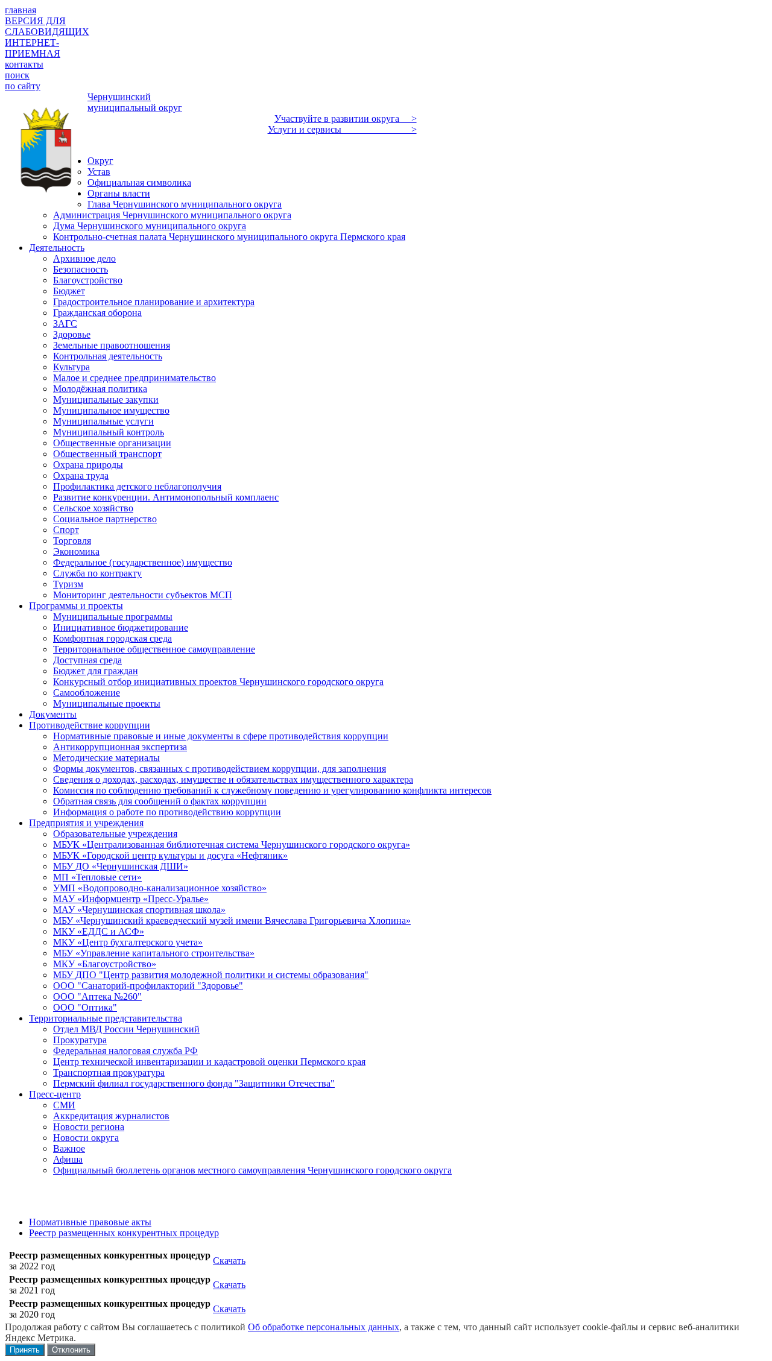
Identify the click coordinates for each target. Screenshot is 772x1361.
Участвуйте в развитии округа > (345, 118)
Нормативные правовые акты (90, 1222)
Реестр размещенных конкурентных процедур (124, 1233)
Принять (25, 1349)
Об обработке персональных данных (323, 1327)
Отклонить (71, 1349)
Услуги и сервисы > (342, 129)
